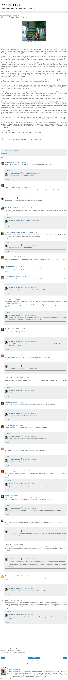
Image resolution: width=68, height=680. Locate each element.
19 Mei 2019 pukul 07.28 (29, 341)
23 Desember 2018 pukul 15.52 (31, 245)
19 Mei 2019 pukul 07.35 (29, 459)
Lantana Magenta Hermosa (12, 232)
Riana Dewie (8, 402)
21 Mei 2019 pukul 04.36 (29, 559)
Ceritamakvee (8, 520)
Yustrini (7, 355)
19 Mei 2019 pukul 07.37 (29, 483)
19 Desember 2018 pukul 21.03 (21, 185)
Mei (6, 299)
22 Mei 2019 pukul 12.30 (15, 600)
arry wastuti (8, 544)
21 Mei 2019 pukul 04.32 (29, 531)
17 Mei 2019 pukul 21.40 (29, 287)
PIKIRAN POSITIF (12, 4)
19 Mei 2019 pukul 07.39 (29, 508)
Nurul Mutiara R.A (10, 208)
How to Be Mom (9, 448)
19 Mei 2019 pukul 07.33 (29, 436)
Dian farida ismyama (10, 575)
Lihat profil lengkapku (6, 678)
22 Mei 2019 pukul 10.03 (29, 588)
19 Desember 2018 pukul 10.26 (31, 173)
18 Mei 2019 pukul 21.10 (18, 402)
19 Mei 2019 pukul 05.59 (23, 471)
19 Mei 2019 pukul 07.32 (29, 390)
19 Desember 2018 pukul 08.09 (17, 162)
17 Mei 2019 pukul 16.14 (20, 266)
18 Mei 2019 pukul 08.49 (18, 328)
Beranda (34, 657)
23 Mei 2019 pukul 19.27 (29, 614)
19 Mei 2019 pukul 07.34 (29, 413)
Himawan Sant (9, 185)
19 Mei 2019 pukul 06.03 (14, 495)
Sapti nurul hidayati (10, 377)
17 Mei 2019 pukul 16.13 (20, 257)
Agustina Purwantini (14, 173)
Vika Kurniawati (9, 425)
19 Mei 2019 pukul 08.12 (19, 520)
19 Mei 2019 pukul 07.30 (29, 366)
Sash (6, 495)
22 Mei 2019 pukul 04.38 (23, 575)
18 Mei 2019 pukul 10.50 (16, 355)
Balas (6, 166)
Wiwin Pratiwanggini (10, 471)
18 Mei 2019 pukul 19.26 (22, 377)
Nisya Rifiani (8, 328)
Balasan (9, 170)
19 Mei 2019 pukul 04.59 (20, 448)
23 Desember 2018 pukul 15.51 (31, 220)
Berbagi (4, 153)
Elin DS (7, 162)
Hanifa (6, 600)
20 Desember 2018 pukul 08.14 (27, 198)
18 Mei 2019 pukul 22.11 (20, 425)
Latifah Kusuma (9, 257)
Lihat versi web (34, 660)
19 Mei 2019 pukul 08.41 (18, 544)
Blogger (39, 663)
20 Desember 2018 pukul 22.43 (23, 208)
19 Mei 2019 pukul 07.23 (29, 315)
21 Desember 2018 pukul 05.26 (28, 232)
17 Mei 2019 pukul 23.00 (13, 299)
